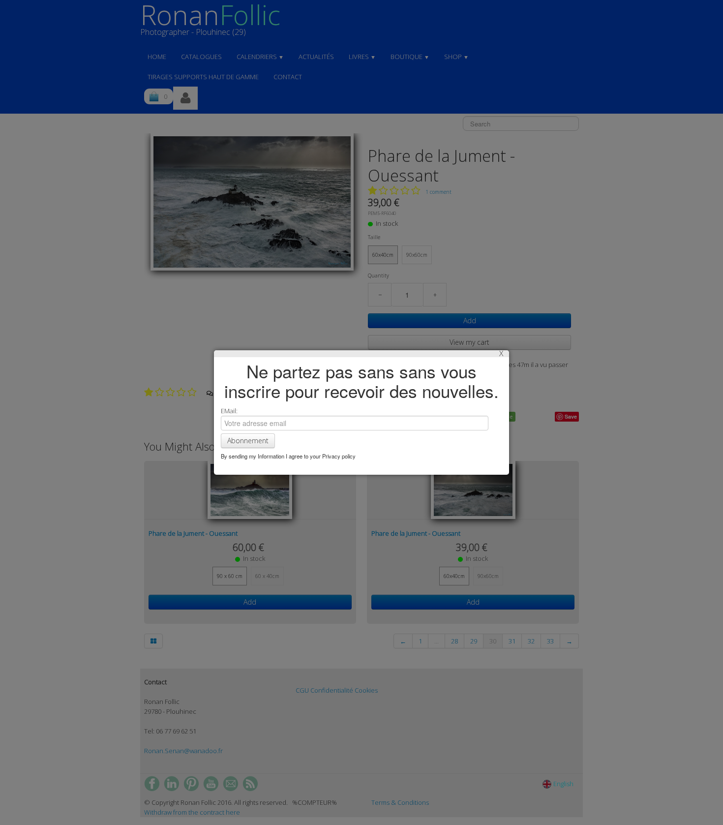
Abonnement (248, 440)
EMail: (229, 410)
